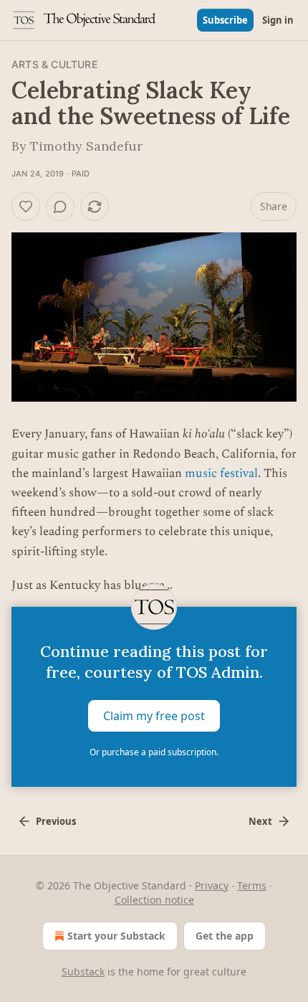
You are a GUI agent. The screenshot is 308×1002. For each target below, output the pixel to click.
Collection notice (154, 900)
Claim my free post (154, 716)
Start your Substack (116, 935)
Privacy (211, 885)
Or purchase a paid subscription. (154, 752)
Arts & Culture (54, 64)
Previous (56, 821)
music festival (221, 473)
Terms (251, 885)
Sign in (278, 20)
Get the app (225, 935)
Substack (83, 971)
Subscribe (225, 20)
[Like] (25, 206)
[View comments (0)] (60, 206)
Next (260, 821)
